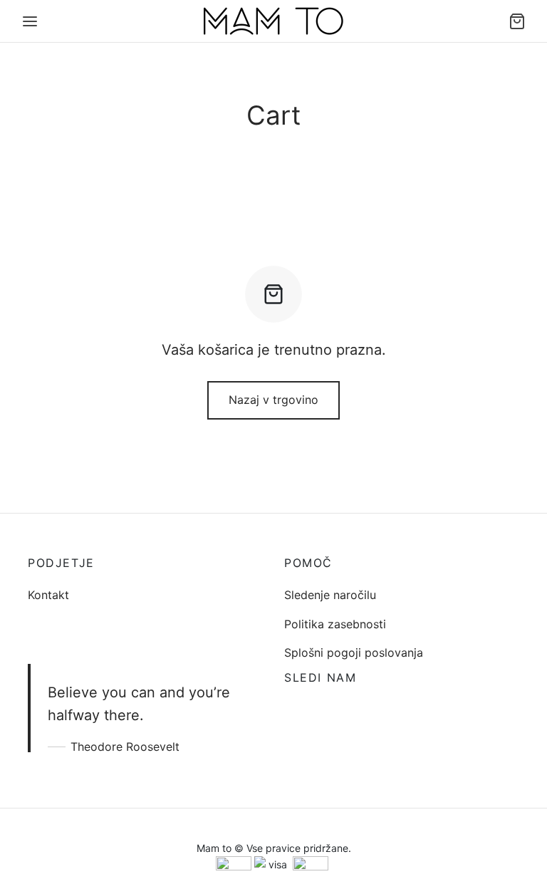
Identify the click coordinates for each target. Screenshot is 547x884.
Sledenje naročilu (330, 595)
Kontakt (48, 595)
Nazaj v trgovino (273, 399)
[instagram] (323, 709)
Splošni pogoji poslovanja (353, 652)
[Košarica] (517, 21)
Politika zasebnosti (335, 624)
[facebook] (295, 709)
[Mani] (29, 21)
